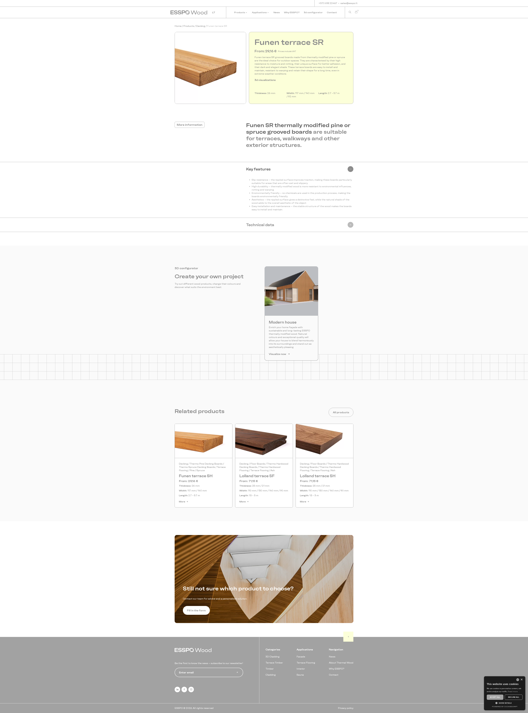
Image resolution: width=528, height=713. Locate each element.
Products (239, 12)
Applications (259, 12)
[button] (210, 68)
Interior (301, 668)
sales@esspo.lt (349, 3)
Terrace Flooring (306, 662)
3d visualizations (265, 79)
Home (178, 26)
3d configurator (313, 12)
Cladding (271, 675)
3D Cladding (273, 656)
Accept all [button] (495, 697)
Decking (200, 26)
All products (341, 412)
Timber (270, 668)
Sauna (300, 675)
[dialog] (504, 693)
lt (213, 12)
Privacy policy (345, 708)
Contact (332, 12)
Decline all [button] (513, 697)
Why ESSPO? (292, 12)
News (276, 12)
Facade (301, 656)
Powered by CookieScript (504, 706)
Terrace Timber (274, 662)
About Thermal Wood (341, 662)
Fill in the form (196, 610)
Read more (513, 691)
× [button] (521, 680)
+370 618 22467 (328, 3)
